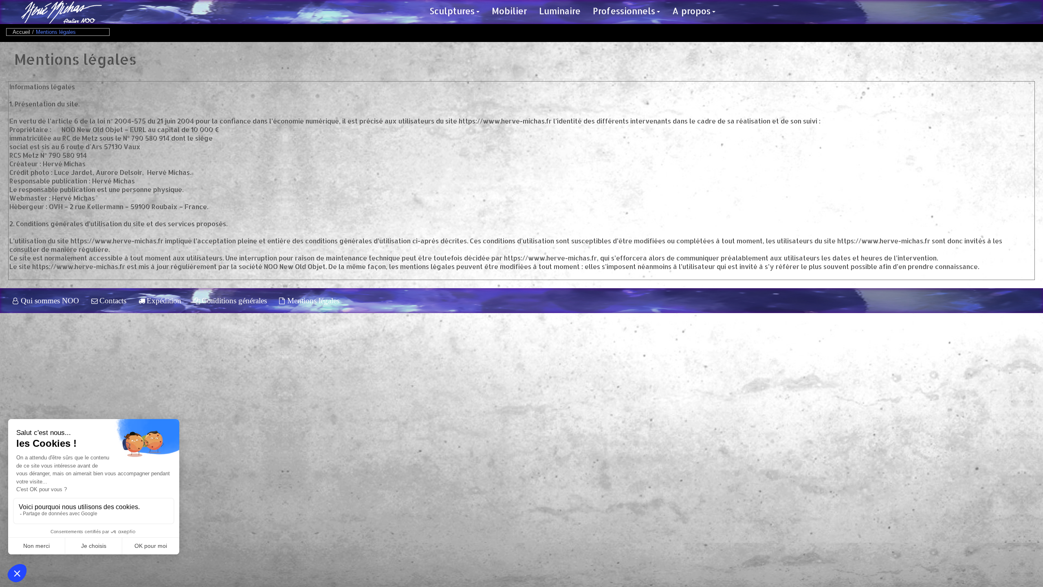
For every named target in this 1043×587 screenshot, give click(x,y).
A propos (691, 10)
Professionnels (624, 10)
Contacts (112, 300)
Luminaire (560, 10)
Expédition (164, 300)
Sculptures (452, 10)
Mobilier (509, 10)
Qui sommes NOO (50, 300)
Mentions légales (313, 300)
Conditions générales (234, 300)
